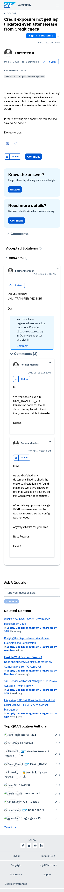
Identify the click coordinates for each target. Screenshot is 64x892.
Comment (33, 156)
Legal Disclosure (48, 865)
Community (24, 5)
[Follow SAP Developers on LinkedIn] (41, 845)
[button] (44, 62)
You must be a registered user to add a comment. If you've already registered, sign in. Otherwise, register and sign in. (31, 329)
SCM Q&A (11, 13)
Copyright (16, 865)
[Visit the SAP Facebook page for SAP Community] (23, 845)
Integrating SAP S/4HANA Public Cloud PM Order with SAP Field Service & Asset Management (29, 705)
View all (8, 827)
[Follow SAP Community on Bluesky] (29, 845)
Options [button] (57, 36)
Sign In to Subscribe (41, 35)
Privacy (16, 856)
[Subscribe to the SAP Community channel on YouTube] (35, 845)
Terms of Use (48, 856)
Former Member (24, 52)
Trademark (16, 874)
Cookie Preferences (16, 884)
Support (48, 874)
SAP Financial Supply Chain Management (24, 76)
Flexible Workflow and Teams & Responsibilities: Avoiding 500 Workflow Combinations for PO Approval (28, 662)
